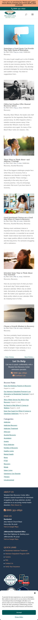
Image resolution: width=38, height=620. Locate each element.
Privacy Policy (19, 617)
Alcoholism (7, 438)
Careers (8, 557)
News (6, 457)
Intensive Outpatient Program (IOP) (17, 554)
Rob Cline (9, 52)
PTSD (6, 461)
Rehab (6, 467)
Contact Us (20, 375)
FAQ (6, 560)
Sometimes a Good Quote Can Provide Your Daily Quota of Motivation (19, 49)
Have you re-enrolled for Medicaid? (19, 3)
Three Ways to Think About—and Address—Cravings (17, 160)
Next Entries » (29, 357)
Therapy (7, 477)
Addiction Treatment (11, 428)
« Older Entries (9, 357)
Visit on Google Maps (11, 527)
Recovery (27, 223)
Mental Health (9, 454)
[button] (35, 593)
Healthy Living (9, 451)
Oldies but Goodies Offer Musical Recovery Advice (17, 105)
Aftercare (7, 432)
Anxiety (6, 441)
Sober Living (8, 470)
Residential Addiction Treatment (16, 550)
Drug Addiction (9, 444)
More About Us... (16, 505)
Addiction (7, 422)
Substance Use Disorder (12, 473)
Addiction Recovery (10, 425)
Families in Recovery (11, 448)
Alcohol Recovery (17, 166)
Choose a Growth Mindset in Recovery (19, 326)
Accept (19, 612)
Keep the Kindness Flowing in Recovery (17, 386)
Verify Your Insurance (12, 566)
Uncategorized (9, 480)
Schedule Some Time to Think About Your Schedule (18, 274)
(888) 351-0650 (19, 9)
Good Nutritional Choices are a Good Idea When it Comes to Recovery (18, 218)
